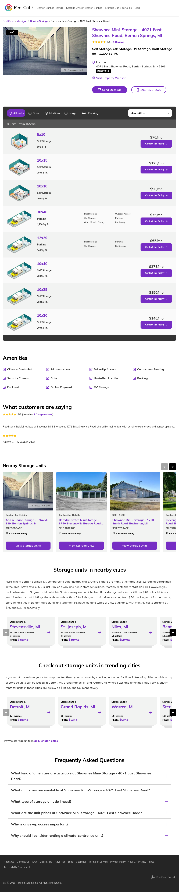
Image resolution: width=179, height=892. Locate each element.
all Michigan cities (46, 740)
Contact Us (23, 861)
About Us (9, 861)
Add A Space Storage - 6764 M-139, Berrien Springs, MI (27, 521)
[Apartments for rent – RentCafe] (19, 7)
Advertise (60, 861)
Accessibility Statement (17, 867)
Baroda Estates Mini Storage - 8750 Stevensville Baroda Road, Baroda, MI (80, 521)
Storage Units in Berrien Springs (84, 7)
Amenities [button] (138, 113)
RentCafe (8, 21)
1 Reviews (118, 42)
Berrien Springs (39, 21)
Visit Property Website (111, 78)
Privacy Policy (118, 861)
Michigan (22, 21)
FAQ (34, 861)
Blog (137, 7)
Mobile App (46, 861)
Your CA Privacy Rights (141, 861)
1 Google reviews (43, 414)
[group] (16, 113)
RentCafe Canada (166, 877)
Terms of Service (98, 861)
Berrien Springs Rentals (50, 7)
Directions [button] (103, 71)
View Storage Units (28, 545)
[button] (148, 89)
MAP (12, 32)
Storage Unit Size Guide (118, 7)
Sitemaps (81, 861)
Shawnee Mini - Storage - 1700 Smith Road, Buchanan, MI (133, 521)
